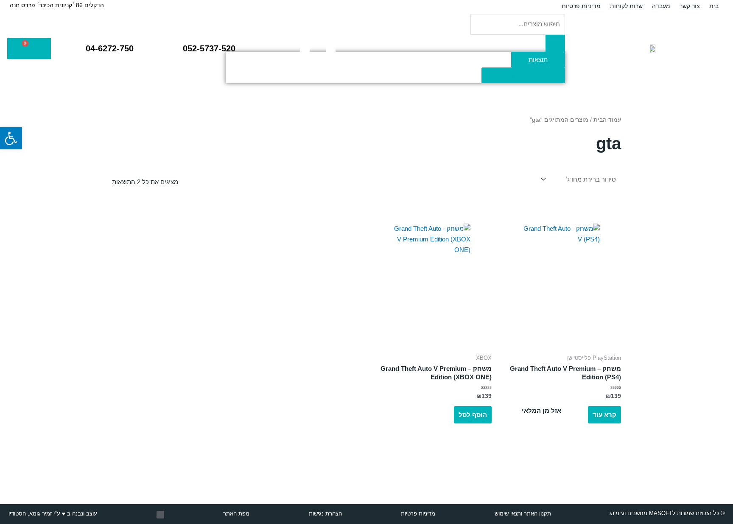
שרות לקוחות (626, 6)
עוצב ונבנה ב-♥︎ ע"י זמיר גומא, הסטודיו (52, 513)
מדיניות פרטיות (581, 6)
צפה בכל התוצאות (523, 75)
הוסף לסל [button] (473, 414)
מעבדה (661, 6)
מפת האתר (236, 513)
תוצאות (538, 59)
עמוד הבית (607, 120)
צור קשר (690, 6)
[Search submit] (555, 43)
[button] (11, 138)
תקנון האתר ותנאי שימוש (523, 513)
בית (714, 6)
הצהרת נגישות (325, 513)
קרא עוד (604, 414)
